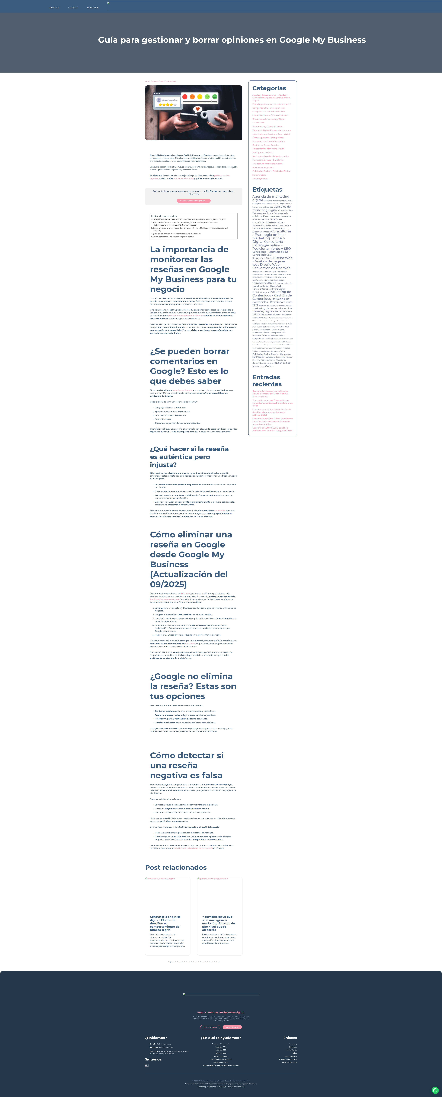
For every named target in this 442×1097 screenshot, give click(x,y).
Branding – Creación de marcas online (271, 104)
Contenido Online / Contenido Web (163, 81)
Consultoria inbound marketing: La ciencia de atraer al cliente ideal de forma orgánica (270, 394)
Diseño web (258, 123)
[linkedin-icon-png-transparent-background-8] (146, 1066)
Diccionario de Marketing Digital (268, 119)
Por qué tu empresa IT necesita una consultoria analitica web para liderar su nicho (272, 403)
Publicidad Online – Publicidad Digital (271, 171)
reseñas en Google (182, 390)
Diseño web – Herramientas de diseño (268, 280)
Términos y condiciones (207, 1087)
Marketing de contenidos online (272, 308)
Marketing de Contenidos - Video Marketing (275, 305)
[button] (60, 8)
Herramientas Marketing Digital (268, 149)
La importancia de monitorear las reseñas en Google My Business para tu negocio (189, 219)
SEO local (185, 593)
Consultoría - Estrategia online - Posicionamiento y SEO (271, 245)
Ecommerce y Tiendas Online (267, 126)
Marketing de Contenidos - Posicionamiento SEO (272, 302)
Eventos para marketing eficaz (267, 138)
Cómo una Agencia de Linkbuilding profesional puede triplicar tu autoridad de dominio (166, 923)
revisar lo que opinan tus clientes (186, 315)
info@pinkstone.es (163, 1044)
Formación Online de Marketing (268, 141)
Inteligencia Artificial (262, 152)
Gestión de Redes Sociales (265, 145)
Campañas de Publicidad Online (268, 111)
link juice (266, 292)
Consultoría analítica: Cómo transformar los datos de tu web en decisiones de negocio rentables (272, 421)
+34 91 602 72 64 (166, 1048)
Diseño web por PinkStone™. (196, 1084)
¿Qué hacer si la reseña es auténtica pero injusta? (175, 225)
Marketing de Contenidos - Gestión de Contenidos (272, 295)
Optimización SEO (270, 327)
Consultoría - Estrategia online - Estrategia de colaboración (272, 213)
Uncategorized (260, 178)
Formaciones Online (264, 283)
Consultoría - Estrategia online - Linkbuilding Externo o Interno (271, 228)
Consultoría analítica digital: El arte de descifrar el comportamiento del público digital (271, 412)
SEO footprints (268, 363)
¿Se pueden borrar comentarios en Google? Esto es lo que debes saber (185, 222)
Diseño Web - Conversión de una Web (271, 266)
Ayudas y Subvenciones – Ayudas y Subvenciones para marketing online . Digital (271, 98)
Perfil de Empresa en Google (164, 599)
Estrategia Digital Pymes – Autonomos (271, 130)
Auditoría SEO (267, 207)
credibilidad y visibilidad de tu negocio (193, 848)
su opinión (220, 510)
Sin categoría (259, 175)
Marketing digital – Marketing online (270, 156)
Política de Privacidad (236, 1087)
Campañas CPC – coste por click (268, 108)
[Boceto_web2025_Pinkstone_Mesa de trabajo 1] (221, 1001)
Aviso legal (221, 1087)
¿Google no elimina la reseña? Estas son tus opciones (177, 234)
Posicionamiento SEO (263, 167)
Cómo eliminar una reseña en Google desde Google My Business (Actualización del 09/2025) (190, 229)
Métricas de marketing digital (267, 164)
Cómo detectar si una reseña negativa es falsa (173, 237)
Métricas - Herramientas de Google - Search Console (270, 321)
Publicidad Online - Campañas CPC (269, 332)
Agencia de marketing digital (270, 198)
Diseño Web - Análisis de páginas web (272, 261)
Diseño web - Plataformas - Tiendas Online (271, 274)
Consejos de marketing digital (271, 208)
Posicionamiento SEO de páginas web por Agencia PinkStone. (232, 1084)
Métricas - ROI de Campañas (264, 324)
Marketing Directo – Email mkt (267, 160)
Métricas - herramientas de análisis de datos (277, 318)
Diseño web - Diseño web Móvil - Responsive (269, 271)
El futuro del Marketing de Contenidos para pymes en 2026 (219, 920)
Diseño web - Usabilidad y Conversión (269, 277)
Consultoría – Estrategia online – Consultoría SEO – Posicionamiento (271, 255)
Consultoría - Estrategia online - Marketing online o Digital (271, 236)
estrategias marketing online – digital (271, 134)
